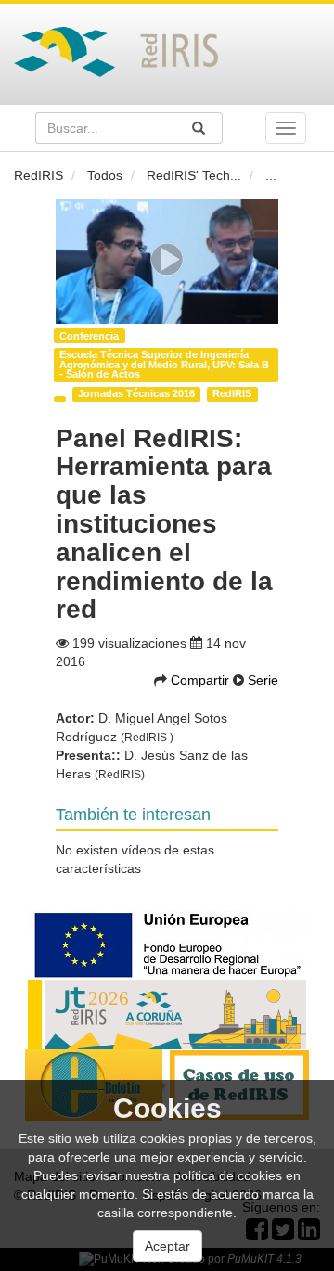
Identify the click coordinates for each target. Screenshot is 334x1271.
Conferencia (89, 335)
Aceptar (167, 1246)
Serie (263, 680)
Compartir (202, 680)
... (270, 175)
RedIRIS (38, 175)
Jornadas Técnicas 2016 (136, 393)
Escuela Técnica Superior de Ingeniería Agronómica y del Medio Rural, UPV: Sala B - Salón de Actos (164, 364)
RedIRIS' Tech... (194, 175)
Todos (104, 175)
